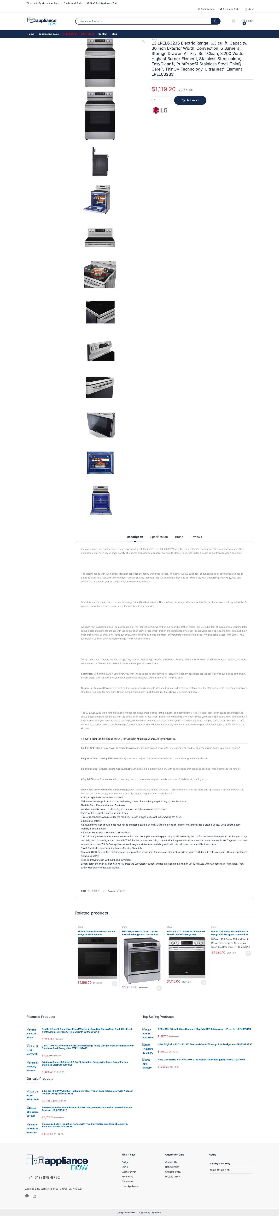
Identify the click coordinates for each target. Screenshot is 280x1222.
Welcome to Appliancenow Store (43, 3)
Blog (114, 34)
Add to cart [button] (114, 983)
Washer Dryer (129, 1171)
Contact (102, 34)
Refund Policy (172, 1166)
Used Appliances (130, 1186)
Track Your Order (231, 9)
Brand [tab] (179, 537)
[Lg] (164, 110)
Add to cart (193, 100)
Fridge (125, 1162)
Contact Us (171, 1162)
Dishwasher (128, 1181)
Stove (154, 39)
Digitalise (156, 1212)
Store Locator (208, 9)
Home (31, 34)
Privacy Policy (172, 1176)
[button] (143, 41)
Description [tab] (135, 537)
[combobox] (143, 21)
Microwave (127, 1176)
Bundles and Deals (73, 3)
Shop (250, 9)
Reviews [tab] (196, 537)
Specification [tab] (159, 537)
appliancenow (127, 1212)
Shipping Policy (173, 1171)
